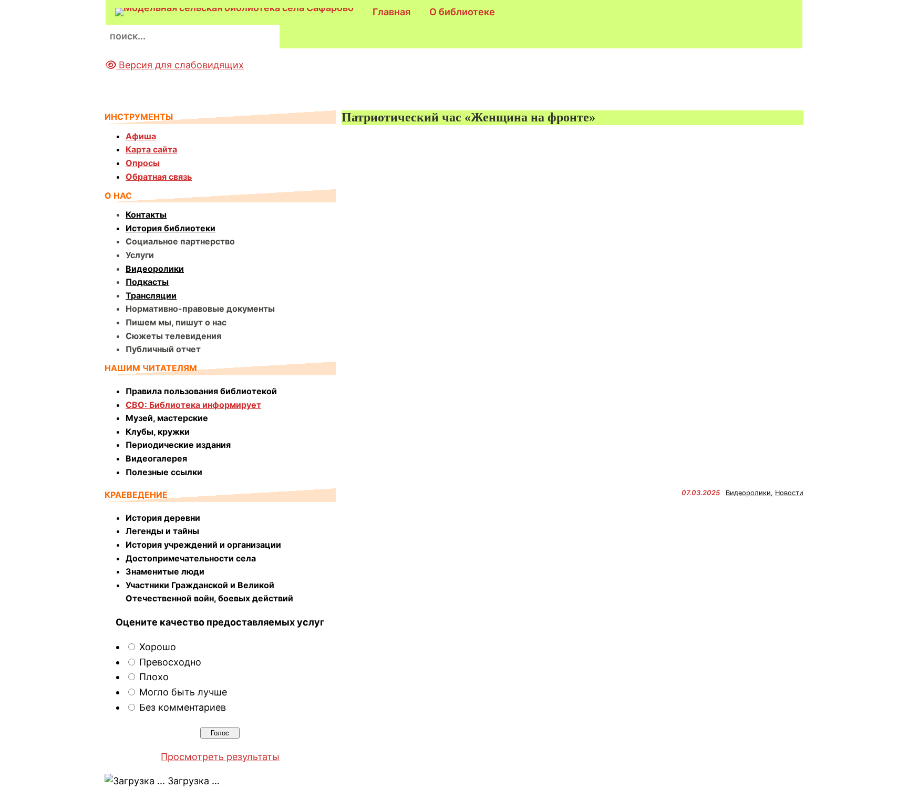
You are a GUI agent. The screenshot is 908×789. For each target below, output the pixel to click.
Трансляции (151, 295)
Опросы (143, 163)
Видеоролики (155, 268)
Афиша (141, 136)
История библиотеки (170, 228)
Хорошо (157, 646)
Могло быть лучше (183, 692)
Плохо (154, 676)
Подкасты (147, 281)
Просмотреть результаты (220, 756)
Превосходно (170, 662)
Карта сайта (151, 149)
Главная (391, 11)
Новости (789, 493)
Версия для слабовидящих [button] (180, 64)
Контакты (146, 214)
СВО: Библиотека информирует (193, 404)
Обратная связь (159, 176)
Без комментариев (182, 707)
